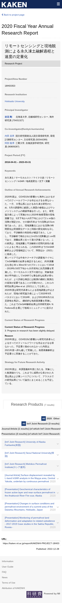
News (4, 577)
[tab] (32, 404)
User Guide (7, 566)
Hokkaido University (15, 101)
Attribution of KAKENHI (13, 588)
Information (7, 561)
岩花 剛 (8, 117)
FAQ (4, 572)
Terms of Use (8, 582)
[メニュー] (58, 4)
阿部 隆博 (9, 143)
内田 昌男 (9, 136)
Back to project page (13, 14)
